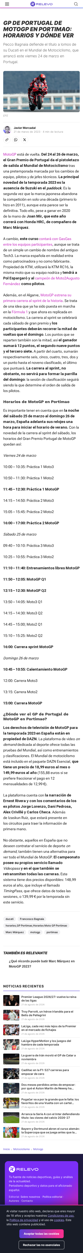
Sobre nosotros (30, 1196)
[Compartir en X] (24, 139)
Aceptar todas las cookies (41, 1233)
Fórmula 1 (20, 312)
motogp (35, 932)
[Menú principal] (7, 4)
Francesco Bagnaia (32, 919)
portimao (52, 932)
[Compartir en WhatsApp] (15, 139)
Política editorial (52, 1196)
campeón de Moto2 (50, 278)
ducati (9, 919)
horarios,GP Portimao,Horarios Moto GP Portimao (36, 925)
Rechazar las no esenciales (41, 1245)
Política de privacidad (23, 1220)
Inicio (6, 1149)
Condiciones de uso (61, 1215)
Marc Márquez (15, 932)
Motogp (38, 1149)
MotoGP (9, 154)
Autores (14, 1200)
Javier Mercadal (25, 127)
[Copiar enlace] (6, 139)
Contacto (27, 1200)
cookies (59, 1220)
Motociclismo (21, 1149)
